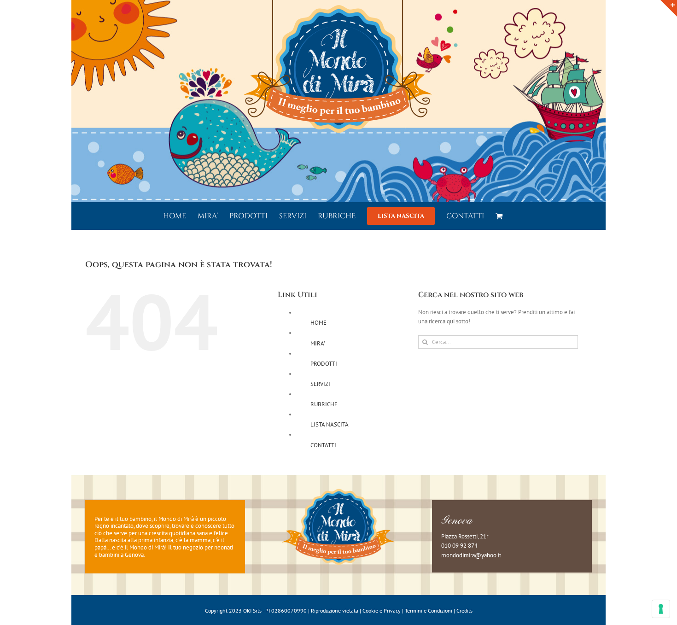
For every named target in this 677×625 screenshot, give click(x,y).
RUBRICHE (324, 404)
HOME (318, 323)
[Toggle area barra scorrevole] (668, 8)
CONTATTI (323, 445)
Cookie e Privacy (381, 610)
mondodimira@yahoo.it (471, 555)
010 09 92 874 (459, 545)
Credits (464, 610)
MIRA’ (317, 343)
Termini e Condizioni (428, 610)
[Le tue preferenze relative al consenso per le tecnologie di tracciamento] (661, 609)
